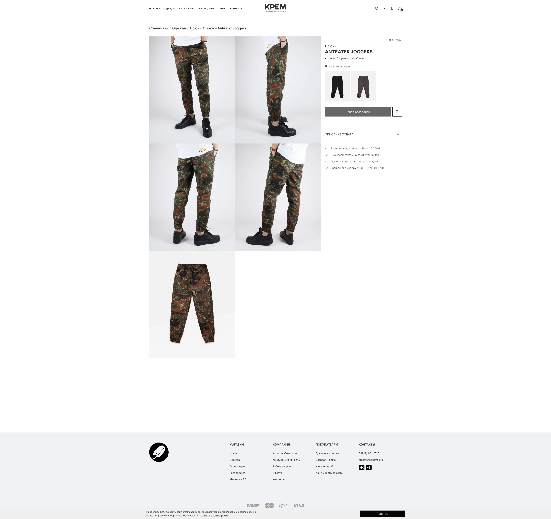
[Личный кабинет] (384, 8)
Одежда (169, 8)
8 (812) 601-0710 (369, 453)
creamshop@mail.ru (371, 459)
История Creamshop (285, 453)
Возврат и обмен (326, 459)
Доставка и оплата (327, 453)
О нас (222, 8)
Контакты (236, 8)
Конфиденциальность (286, 459)
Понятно (382, 513)
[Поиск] (377, 8)
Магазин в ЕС (238, 479)
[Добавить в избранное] (397, 112)
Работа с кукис (282, 466)
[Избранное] (392, 8)
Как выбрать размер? (329, 472)
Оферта (277, 472)
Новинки (154, 8)
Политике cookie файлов (215, 515)
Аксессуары (186, 8)
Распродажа (206, 8)
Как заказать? (324, 466)
